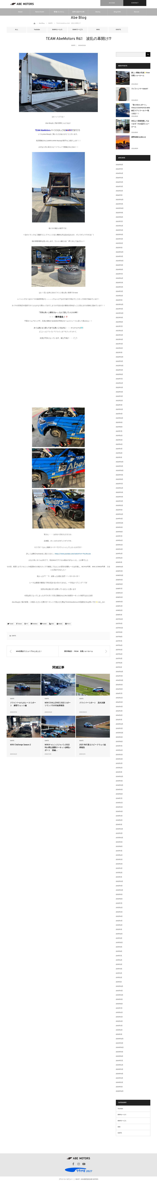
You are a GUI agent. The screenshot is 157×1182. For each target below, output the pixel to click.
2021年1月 (119, 457)
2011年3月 (119, 973)
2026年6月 (119, 173)
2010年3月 (119, 1026)
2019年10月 (119, 523)
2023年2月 (119, 348)
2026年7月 (119, 169)
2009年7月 (119, 1061)
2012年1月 (119, 929)
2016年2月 (119, 715)
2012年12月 (119, 881)
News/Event (39, 12)
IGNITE (73, 45)
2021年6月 (119, 436)
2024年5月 (119, 283)
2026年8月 (119, 165)
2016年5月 (119, 702)
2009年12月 (119, 1039)
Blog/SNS (117, 12)
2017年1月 (119, 667)
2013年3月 (119, 868)
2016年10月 (119, 680)
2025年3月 (119, 239)
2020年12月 (119, 462)
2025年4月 (119, 235)
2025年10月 (119, 208)
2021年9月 (119, 422)
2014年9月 (119, 790)
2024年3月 (119, 291)
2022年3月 (119, 396)
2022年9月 (119, 370)
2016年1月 (119, 720)
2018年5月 (119, 597)
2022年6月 (119, 383)
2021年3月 (119, 449)
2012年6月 (119, 908)
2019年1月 (119, 562)
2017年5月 (119, 650)
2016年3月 (119, 711)
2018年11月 (119, 571)
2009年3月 (119, 1078)
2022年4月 (119, 392)
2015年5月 (119, 755)
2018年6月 (119, 593)
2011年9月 (119, 947)
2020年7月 (119, 484)
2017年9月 (119, 632)
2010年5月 (119, 1017)
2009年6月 (119, 1065)
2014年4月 (119, 811)
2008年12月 (119, 1091)
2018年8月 (119, 584)
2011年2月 (119, 978)
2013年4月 (119, 864)
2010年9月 (119, 999)
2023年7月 (119, 326)
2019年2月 (119, 558)
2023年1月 (119, 353)
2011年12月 (119, 934)
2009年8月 (119, 1056)
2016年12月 (119, 672)
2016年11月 (119, 676)
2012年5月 (119, 912)
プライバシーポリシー (66, 1179)
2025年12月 (119, 200)
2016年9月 (119, 685)
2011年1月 (119, 982)
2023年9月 (119, 318)
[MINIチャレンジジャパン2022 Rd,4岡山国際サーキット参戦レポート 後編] (58, 727)
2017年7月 (119, 641)
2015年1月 (119, 772)
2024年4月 (119, 287)
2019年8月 (119, 532)
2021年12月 (119, 409)
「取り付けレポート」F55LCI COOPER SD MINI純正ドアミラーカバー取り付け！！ (140, 109)
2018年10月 (119, 575)
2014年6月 (119, 803)
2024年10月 (119, 261)
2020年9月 (119, 475)
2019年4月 (119, 549)
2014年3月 (119, 816)
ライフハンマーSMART (139, 89)
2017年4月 (119, 654)
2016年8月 (119, 689)
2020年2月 (119, 506)
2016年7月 (119, 693)
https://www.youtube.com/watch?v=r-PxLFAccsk (73, 554)
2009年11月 (119, 1043)
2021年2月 (119, 453)
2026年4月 (119, 182)
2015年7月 (119, 746)
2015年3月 (119, 763)
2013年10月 (119, 838)
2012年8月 (119, 899)
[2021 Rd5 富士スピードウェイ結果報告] (93, 727)
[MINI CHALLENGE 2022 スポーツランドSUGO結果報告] (58, 685)
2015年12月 (119, 724)
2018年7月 (119, 589)
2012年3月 (119, 921)
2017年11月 (119, 624)
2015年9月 (119, 737)
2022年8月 (119, 374)
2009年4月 (119, 1074)
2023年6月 (119, 331)
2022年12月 (119, 357)
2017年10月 (119, 628)
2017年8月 (119, 637)
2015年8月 (119, 742)
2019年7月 (119, 536)
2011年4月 (119, 969)
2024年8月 (119, 270)
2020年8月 (119, 479)
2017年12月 (119, 619)
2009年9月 (119, 1052)
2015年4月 (119, 759)
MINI (119, 1127)
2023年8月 (119, 322)
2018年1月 (119, 615)
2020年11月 (119, 466)
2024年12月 (119, 252)
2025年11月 (119, 204)
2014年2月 (119, 820)
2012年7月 (119, 903)
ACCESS (112, 3)
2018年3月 (119, 606)
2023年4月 (119, 339)
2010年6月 (119, 1013)
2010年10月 (119, 995)
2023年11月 (119, 309)
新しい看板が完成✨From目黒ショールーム (140, 74)
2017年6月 (119, 645)
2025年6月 (119, 226)
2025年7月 (119, 221)
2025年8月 (119, 217)
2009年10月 (120, 1047)
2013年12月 (119, 829)
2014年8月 (119, 794)
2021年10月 (119, 418)
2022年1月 (119, 405)
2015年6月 (119, 750)
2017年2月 (119, 663)
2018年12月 (119, 567)
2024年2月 (119, 296)
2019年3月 (119, 554)
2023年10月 (119, 313)
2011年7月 (119, 956)
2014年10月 (119, 785)
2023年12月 (119, 304)
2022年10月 (119, 366)
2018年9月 (119, 580)
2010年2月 (119, 1030)
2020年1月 (119, 510)
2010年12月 (119, 986)
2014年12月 (119, 776)
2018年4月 (119, 602)
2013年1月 (119, 877)
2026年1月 (119, 195)
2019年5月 (119, 545)
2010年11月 (119, 991)
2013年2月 (119, 873)
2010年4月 (119, 1021)
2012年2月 (119, 925)
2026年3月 (119, 186)
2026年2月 (119, 191)
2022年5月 (119, 388)
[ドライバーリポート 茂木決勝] (93, 685)
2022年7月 (119, 379)
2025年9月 (119, 213)
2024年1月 (119, 300)
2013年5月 (119, 860)
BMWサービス (122, 1121)
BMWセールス (122, 1115)
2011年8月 (119, 951)
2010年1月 (119, 1034)
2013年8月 (119, 846)
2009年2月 (119, 1082)
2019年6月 (119, 540)
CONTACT (134, 3)
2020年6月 (119, 488)
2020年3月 (119, 501)
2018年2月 (119, 610)
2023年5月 (119, 335)
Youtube (120, 1109)
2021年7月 (119, 431)
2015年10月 (119, 733)
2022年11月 (119, 361)
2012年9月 (119, 894)
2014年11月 (119, 781)
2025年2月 (119, 243)
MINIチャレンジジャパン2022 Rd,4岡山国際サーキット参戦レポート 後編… (58, 748)
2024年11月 (119, 256)
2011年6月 (119, 960)
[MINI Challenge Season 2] (24, 727)
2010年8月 (119, 1004)
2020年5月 (119, 492)
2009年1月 (119, 1087)
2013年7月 (119, 851)
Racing (97, 12)
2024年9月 (119, 265)
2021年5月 (119, 440)
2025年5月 (119, 230)
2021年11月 (119, 414)
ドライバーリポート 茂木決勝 (92, 703)
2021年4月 (119, 444)
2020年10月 (119, 471)
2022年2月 (119, 401)
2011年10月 (119, 943)
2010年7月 (119, 1008)
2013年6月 (119, 855)
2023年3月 (119, 344)
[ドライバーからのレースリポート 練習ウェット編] (24, 685)
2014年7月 (119, 798)
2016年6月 (119, 698)
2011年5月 (119, 964)
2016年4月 (119, 707)
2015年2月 (119, 768)
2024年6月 (119, 278)
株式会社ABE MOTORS (91, 1179)
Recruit (136, 12)
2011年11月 (119, 938)
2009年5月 (119, 1069)
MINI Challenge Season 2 (20, 745)
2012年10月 (119, 890)
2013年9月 (119, 842)
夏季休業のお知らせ (138, 137)
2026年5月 (119, 178)
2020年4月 (119, 497)
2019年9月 (119, 527)
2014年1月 (119, 825)
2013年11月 (119, 833)
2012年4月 (119, 916)
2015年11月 (119, 728)
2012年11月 (119, 886)
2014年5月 (119, 807)
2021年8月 (119, 427)
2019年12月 (119, 514)
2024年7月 (119, 274)
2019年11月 (119, 519)
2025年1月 (119, 248)
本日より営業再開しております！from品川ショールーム (140, 124)
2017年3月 (119, 658)
